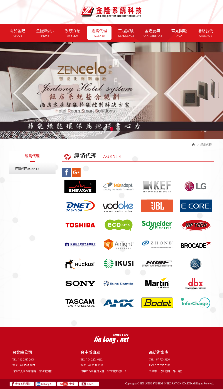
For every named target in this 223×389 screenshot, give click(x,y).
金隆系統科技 (111, 12)
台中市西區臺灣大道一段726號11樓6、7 (103, 371)
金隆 (71, 384)
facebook (66, 172)
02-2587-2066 (27, 359)
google (76, 172)
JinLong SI (46, 384)
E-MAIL (91, 384)
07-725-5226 (163, 359)
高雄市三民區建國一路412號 (165, 371)
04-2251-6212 (95, 359)
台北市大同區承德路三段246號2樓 (32, 371)
